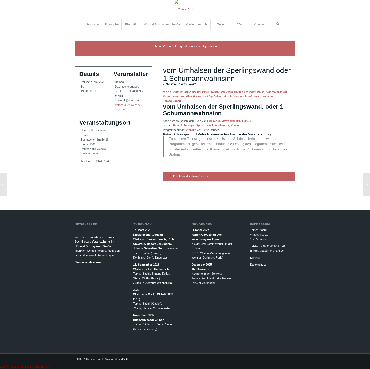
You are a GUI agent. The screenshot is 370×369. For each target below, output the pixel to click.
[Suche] (277, 24)
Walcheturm (164, 282)
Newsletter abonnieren (88, 262)
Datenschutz (258, 264)
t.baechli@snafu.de (272, 250)
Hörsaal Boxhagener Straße (93, 246)
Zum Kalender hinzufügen (188, 176)
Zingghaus (161, 257)
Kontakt (255, 257)
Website (191, 130)
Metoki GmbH (122, 359)
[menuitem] (92, 24)
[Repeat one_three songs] (3, 184)
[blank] (185, 9)
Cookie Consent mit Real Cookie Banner (25, 366)
